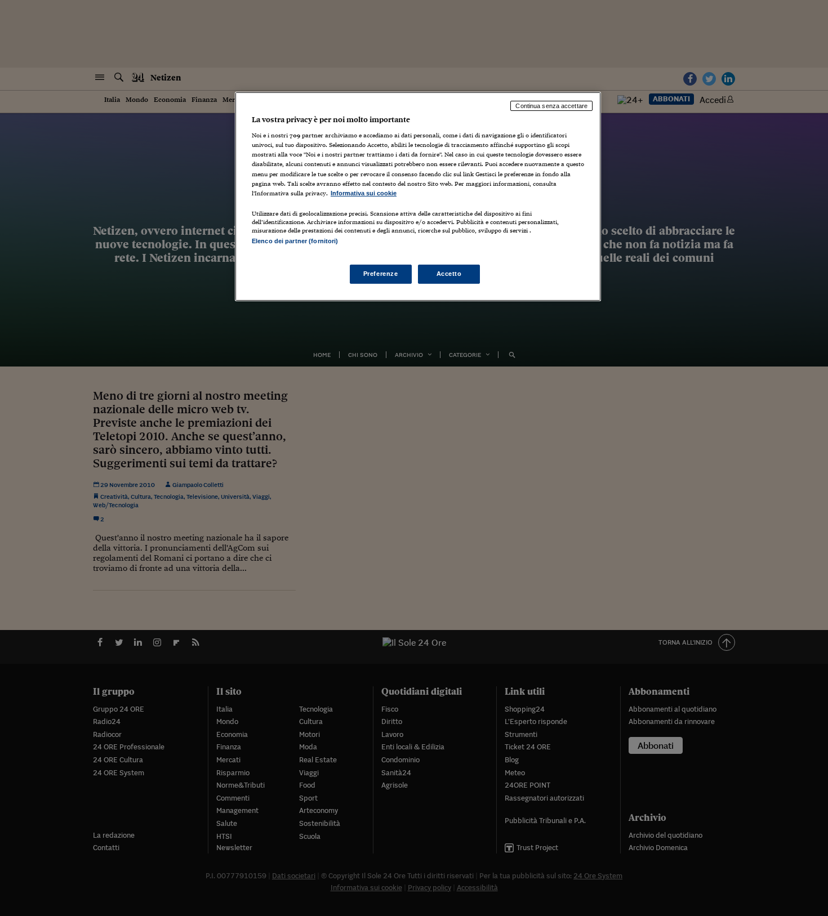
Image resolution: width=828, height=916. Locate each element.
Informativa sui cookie (364, 193)
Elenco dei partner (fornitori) (295, 241)
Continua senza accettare (551, 105)
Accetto (449, 273)
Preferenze (380, 273)
